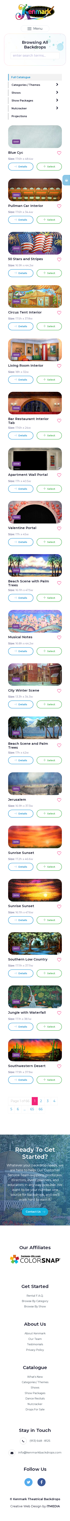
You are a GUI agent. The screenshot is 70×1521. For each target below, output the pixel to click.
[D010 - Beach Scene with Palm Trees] (56, 570)
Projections (19, 116)
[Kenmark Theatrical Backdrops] (35, 12)
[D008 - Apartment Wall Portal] (56, 464)
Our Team (35, 1339)
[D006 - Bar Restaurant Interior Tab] (56, 408)
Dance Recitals (35, 1398)
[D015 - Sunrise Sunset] (56, 842)
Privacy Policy (35, 1349)
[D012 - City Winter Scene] (56, 679)
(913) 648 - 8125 (40, 1440)
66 (41, 1109)
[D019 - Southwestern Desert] (56, 1055)
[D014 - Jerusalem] (56, 788)
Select (50, 166)
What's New (35, 1376)
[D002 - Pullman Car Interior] (56, 195)
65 (32, 1109)
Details (22, 166)
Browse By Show (35, 1306)
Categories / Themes (26, 84)
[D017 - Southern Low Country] (56, 948)
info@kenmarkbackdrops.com (40, 1452)
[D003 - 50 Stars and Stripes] (56, 248)
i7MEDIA (53, 1506)
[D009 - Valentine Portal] (56, 517)
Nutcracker (19, 108)
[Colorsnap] (35, 1259)
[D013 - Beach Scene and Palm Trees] (56, 733)
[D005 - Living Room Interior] (56, 354)
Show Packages (22, 100)
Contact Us (33, 1211)
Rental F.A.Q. (35, 1295)
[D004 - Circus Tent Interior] (56, 301)
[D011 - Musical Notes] (56, 626)
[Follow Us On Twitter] (28, 1482)
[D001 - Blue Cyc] (56, 141)
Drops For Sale (35, 1409)
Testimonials (35, 1344)
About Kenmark (35, 1333)
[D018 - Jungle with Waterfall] (56, 1001)
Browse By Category (35, 1301)
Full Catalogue (20, 77)
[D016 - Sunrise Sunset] (56, 895)
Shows (16, 92)
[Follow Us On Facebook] (41, 1482)
